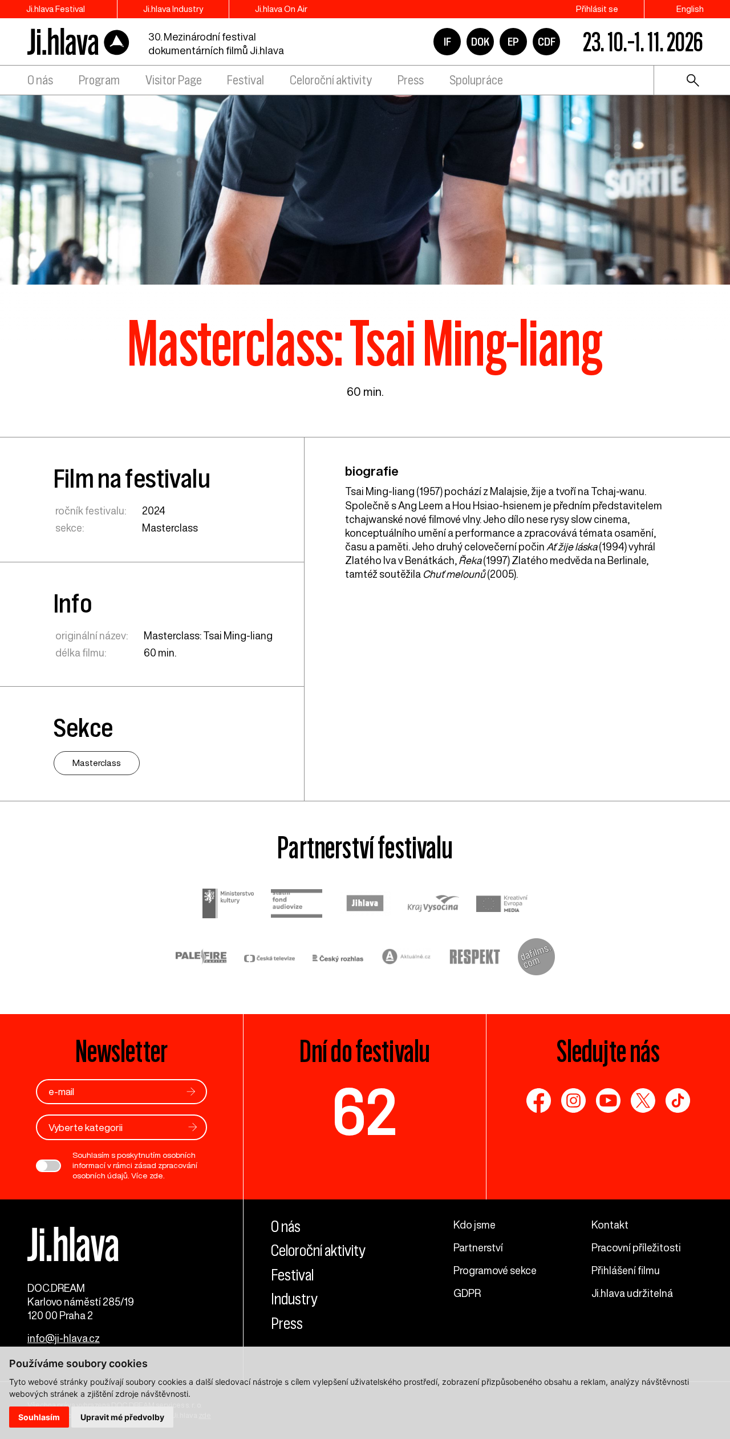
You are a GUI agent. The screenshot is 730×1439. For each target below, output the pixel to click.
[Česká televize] (269, 958)
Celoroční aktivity (331, 80)
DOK (480, 41)
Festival (245, 80)
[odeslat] (191, 1091)
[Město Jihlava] (365, 904)
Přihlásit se (597, 9)
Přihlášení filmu (625, 1270)
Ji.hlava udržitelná (632, 1293)
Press (411, 80)
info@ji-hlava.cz (63, 1338)
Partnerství (478, 1247)
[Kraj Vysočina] (433, 905)
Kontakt (609, 1224)
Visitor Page (173, 80)
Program (99, 80)
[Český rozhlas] (338, 958)
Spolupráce (476, 80)
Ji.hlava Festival (55, 9)
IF (447, 41)
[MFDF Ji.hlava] (78, 42)
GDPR (467, 1293)
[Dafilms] (536, 958)
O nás (40, 80)
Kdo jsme (474, 1224)
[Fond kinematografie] (296, 905)
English (690, 9)
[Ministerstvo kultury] (228, 905)
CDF (546, 41)
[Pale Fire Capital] (201, 958)
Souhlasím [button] (39, 1417)
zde (156, 1175)
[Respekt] (475, 958)
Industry (294, 1299)
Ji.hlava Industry (173, 9)
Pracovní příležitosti (636, 1247)
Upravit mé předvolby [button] (122, 1417)
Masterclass (170, 527)
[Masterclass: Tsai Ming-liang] (365, 188)
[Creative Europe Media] (502, 905)
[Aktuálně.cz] (406, 958)
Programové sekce (495, 1270)
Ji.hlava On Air (281, 9)
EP (513, 41)
